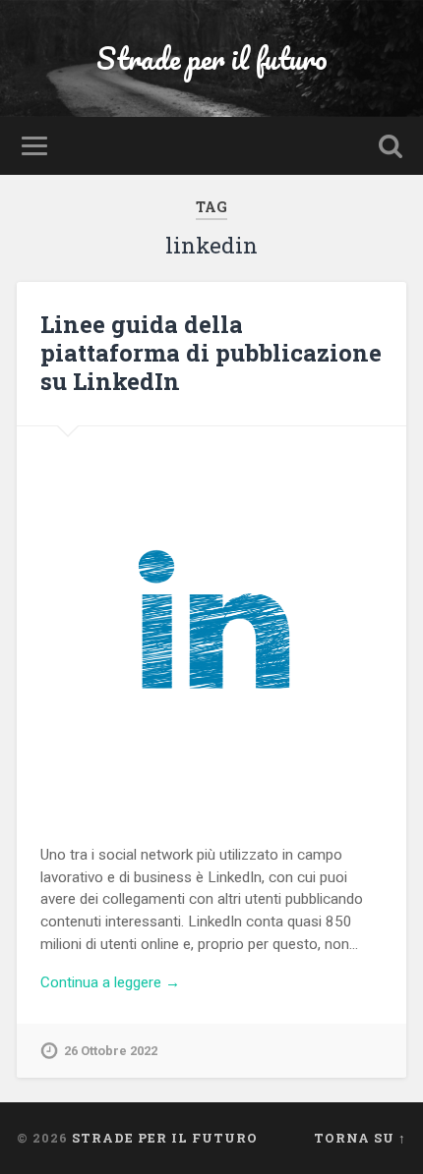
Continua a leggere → (110, 982)
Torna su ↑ (360, 1138)
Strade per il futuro (212, 58)
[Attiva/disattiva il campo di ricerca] (390, 146)
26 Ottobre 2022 (110, 1050)
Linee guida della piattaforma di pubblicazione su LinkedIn (211, 352)
